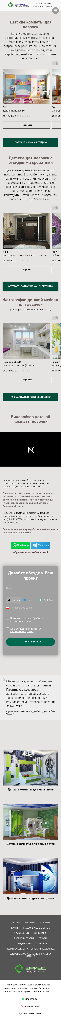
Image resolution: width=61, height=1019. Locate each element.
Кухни (14, 928)
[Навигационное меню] (55, 10)
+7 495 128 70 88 (43, 4)
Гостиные (30, 923)
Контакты (42, 943)
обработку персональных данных (25, 630)
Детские (16, 923)
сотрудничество (23, 943)
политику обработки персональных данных (26, 619)
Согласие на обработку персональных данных (30, 955)
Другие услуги (22, 933)
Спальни (45, 923)
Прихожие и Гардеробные (36, 928)
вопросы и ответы (24, 938)
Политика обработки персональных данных (31, 949)
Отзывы (43, 938)
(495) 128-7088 (15, 519)
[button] (30, 142)
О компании (40, 933)
